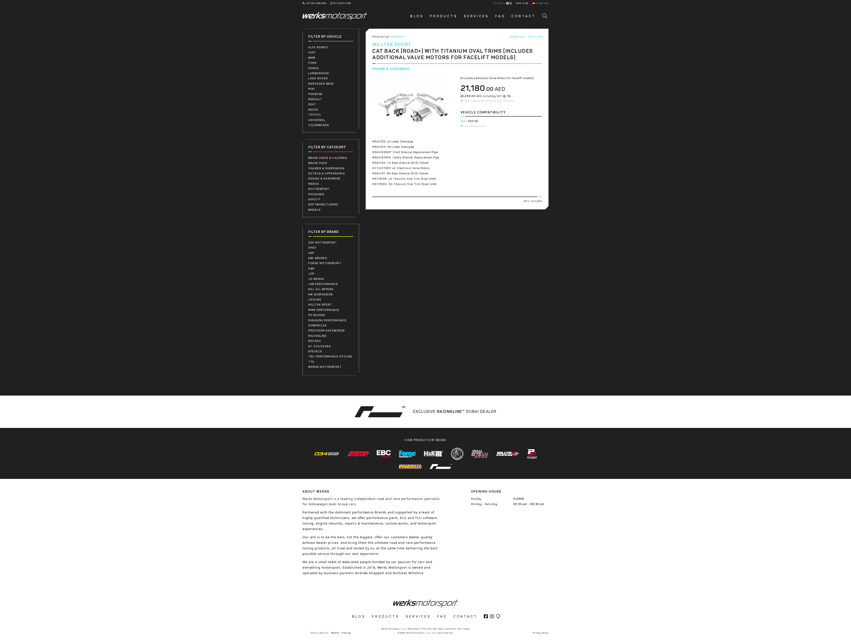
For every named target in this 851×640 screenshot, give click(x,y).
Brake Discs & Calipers (327, 158)
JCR (311, 273)
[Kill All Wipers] (457, 454)
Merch (313, 183)
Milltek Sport (320, 304)
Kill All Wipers (321, 289)
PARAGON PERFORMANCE (327, 320)
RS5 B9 (473, 121)
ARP (311, 253)
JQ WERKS (316, 279)
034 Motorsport (322, 242)
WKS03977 (398, 36)
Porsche (315, 94)
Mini (311, 88)
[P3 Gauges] (532, 454)
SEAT (312, 104)
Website (335, 633)
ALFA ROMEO (318, 47)
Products (444, 16)
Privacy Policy (540, 633)
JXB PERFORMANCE (323, 284)
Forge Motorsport (324, 263)
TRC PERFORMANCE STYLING (330, 356)
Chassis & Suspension (326, 168)
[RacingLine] (440, 466)
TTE (311, 361)
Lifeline (314, 299)
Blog (417, 16)
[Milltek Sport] (507, 454)
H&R (311, 268)
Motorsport (319, 189)
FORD (312, 62)
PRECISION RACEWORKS (326, 330)
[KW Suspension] (479, 454)
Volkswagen (318, 125)
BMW (312, 57)
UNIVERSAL (316, 120)
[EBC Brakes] (384, 453)
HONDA (313, 68)
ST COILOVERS (319, 346)
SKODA (313, 109)
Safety (314, 199)
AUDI (312, 52)
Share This (517, 36)
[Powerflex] (410, 466)
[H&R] (433, 454)
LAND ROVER (318, 78)
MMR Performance (324, 310)
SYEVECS (315, 351)
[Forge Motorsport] (407, 454)
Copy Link (535, 36)
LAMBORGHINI (318, 73)
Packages (316, 194)
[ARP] (358, 454)
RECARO (314, 341)
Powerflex (317, 325)
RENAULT (315, 99)
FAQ (500, 16)
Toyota (314, 114)
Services (476, 16)
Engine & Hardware (324, 178)
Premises (346, 633)
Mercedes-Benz (321, 83)
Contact (523, 16)
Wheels (314, 209)
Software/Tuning (323, 204)
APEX (312, 247)
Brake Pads (317, 163)
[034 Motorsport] (327, 453)
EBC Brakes (317, 258)
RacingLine (317, 336)
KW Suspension (320, 294)
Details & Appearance (326, 173)
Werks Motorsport (325, 367)
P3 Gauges (316, 315)
